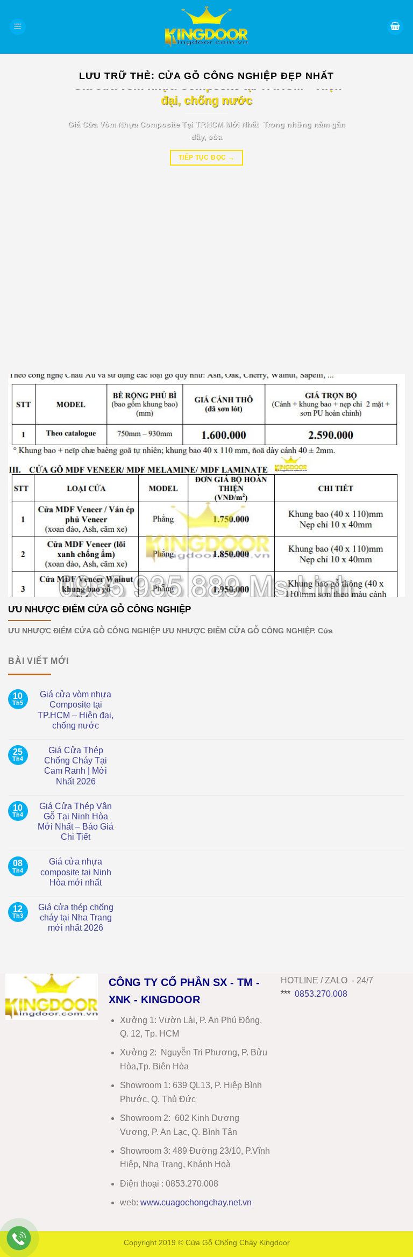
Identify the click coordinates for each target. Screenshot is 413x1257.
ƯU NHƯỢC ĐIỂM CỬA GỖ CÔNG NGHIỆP (99, 609)
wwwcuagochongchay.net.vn (196, 1202)
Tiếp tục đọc (206, 157)
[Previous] (29, 224)
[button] (17, 27)
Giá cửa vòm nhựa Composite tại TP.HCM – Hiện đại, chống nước (75, 710)
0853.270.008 (321, 993)
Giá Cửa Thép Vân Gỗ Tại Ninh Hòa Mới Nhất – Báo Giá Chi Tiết (75, 822)
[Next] (383, 224)
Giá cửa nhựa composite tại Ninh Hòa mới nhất (75, 872)
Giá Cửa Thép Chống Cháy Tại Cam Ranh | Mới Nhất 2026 (75, 766)
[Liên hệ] (19, 1238)
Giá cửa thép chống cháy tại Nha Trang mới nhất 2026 (75, 917)
